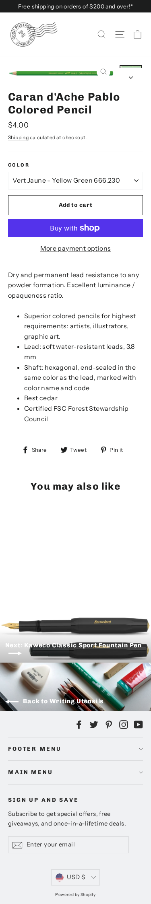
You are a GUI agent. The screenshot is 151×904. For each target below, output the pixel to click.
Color (18, 165)
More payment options (75, 248)
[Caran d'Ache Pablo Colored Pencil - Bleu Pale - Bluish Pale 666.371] (92, 567)
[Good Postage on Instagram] (123, 724)
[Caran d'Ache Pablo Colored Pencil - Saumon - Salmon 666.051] (92, 560)
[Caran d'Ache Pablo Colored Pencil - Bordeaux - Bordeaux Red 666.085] (48, 567)
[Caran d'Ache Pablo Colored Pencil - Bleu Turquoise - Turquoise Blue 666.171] (65, 560)
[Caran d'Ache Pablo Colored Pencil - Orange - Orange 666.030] (39, 567)
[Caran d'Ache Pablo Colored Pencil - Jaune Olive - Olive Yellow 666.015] (57, 567)
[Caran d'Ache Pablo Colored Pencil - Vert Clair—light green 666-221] (65, 575)
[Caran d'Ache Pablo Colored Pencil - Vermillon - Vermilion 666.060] (83, 560)
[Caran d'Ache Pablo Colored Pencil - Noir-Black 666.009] (12, 560)
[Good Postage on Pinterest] (108, 724)
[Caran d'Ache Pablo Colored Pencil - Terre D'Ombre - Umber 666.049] (21, 560)
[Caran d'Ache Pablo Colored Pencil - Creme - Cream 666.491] (39, 575)
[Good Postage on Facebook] (78, 724)
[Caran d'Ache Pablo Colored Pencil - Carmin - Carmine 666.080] (57, 575)
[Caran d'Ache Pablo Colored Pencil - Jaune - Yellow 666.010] (21, 567)
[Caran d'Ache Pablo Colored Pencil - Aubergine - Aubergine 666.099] (21, 575)
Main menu (30, 772)
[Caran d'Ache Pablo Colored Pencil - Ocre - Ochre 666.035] (30, 560)
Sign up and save (43, 800)
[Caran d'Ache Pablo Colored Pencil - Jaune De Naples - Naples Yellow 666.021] (30, 567)
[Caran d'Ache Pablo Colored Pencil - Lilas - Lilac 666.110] (12, 575)
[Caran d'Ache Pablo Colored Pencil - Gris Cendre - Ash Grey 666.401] (30, 575)
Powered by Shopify (75, 894)
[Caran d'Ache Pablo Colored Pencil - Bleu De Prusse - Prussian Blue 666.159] (74, 560)
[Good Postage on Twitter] (93, 724)
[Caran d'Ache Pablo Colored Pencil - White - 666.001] (74, 575)
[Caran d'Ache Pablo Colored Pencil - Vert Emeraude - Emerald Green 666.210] (57, 560)
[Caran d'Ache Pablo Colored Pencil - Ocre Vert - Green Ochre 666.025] (39, 560)
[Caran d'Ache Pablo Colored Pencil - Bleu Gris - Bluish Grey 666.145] (74, 567)
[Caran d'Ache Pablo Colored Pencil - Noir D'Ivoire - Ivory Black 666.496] (48, 575)
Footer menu (34, 748)
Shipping (18, 137)
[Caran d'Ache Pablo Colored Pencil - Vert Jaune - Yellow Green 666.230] (48, 560)
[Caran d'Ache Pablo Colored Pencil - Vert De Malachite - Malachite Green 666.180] (65, 567)
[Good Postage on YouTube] (138, 724)
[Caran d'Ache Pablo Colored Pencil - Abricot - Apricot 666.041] (12, 567)
